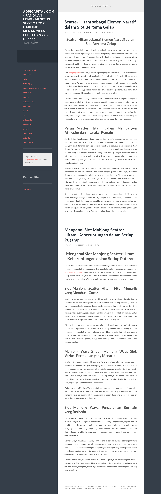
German (87, 32)
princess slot (27, 93)
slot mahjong (27, 84)
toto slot (26, 111)
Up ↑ (131, 488)
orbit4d (25, 129)
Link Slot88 (27, 190)
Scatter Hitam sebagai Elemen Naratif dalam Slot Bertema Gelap (100, 24)
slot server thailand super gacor (34, 88)
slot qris (26, 97)
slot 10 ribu (27, 75)
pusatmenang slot (29, 70)
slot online (27, 106)
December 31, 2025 (73, 32)
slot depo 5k (27, 133)
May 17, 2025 (70, 245)
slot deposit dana (29, 102)
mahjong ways (74, 72)
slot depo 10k (28, 120)
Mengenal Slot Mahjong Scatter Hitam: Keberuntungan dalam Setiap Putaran (99, 235)
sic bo (25, 79)
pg (24, 115)
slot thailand (27, 124)
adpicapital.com (32, 160)
